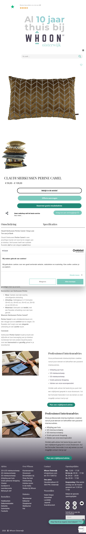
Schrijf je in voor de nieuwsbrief (73, 513)
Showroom (27, 473)
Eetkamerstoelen (7, 503)
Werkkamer (27, 506)
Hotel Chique (48, 495)
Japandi (47, 502)
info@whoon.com (50, 473)
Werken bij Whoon (29, 488)
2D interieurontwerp (57, 373)
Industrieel (48, 497)
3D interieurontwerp (57, 377)
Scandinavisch (49, 505)
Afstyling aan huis (56, 370)
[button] (83, 50)
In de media (27, 486)
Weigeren (42, 282)
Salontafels (5, 508)
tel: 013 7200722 (50, 476)
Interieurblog (27, 481)
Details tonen (74, 275)
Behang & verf (6, 491)
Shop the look (28, 478)
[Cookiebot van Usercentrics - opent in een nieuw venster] (74, 250)
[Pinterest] (68, 507)
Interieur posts (28, 483)
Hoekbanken (5, 501)
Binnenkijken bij (28, 476)
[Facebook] (68, 503)
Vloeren (4, 483)
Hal (24, 508)
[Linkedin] (75, 507)
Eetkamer (26, 501)
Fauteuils (4, 511)
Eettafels (4, 506)
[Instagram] (75, 503)
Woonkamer (27, 498)
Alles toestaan (70, 282)
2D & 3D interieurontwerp (10, 471)
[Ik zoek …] (48, 56)
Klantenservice (28, 471)
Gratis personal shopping (59, 380)
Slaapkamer (27, 503)
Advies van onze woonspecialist (62, 383)
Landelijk (47, 500)
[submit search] (80, 56)
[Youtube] (82, 503)
